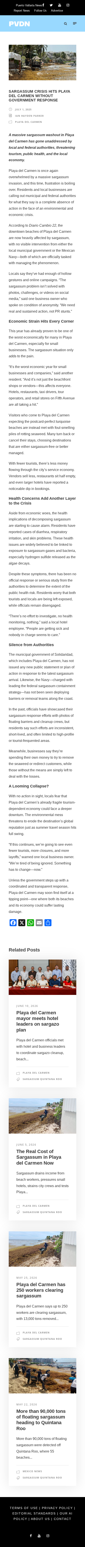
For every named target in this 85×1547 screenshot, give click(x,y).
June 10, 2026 (27, 1006)
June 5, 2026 (26, 1145)
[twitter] (51, 5)
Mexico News (32, 1471)
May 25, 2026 (26, 1278)
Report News (22, 10)
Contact (62, 1519)
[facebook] (43, 5)
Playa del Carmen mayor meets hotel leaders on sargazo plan (37, 1021)
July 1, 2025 (23, 109)
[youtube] (59, 5)
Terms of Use (24, 1508)
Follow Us (40, 10)
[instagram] (67, 5)
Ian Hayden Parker (29, 115)
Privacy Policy (58, 1508)
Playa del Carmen (28, 121)
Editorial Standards (34, 1513)
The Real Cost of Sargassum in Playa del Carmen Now (38, 1157)
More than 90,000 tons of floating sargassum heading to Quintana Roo (41, 1419)
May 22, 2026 (26, 1404)
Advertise (57, 10)
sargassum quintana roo (42, 1079)
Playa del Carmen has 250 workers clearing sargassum (40, 1290)
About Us (41, 1519)
